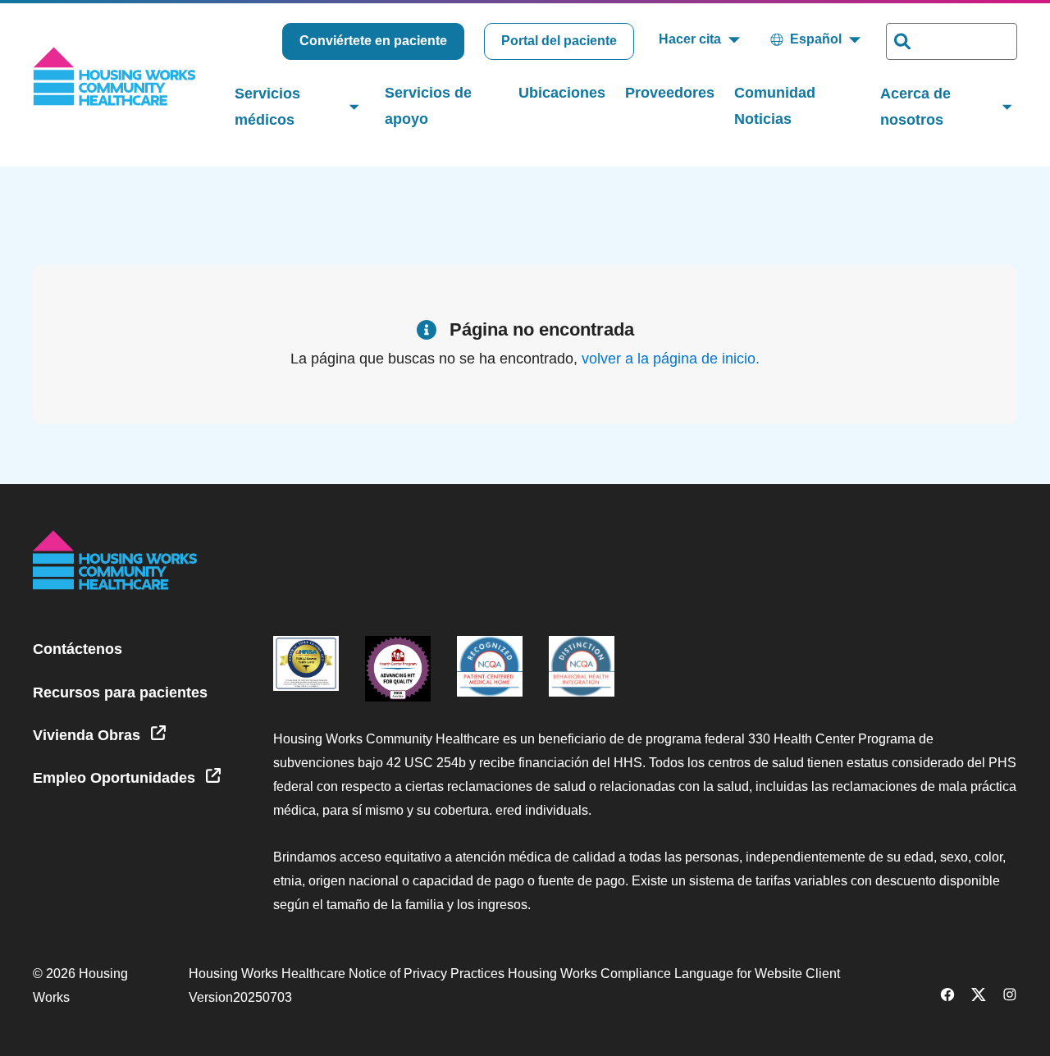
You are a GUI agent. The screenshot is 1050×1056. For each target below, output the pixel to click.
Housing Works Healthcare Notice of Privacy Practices (348, 974)
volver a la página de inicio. (671, 358)
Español (816, 39)
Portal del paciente (559, 41)
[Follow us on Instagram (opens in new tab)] (1009, 997)
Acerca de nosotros (915, 106)
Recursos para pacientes (120, 692)
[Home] (115, 76)
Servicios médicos (267, 106)
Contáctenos (77, 649)
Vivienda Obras (88, 735)
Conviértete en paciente (373, 41)
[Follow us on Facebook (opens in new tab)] (947, 997)
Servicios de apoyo (428, 106)
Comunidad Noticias (774, 106)
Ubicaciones (561, 93)
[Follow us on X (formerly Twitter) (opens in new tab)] (978, 997)
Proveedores (669, 93)
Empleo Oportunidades (116, 778)
